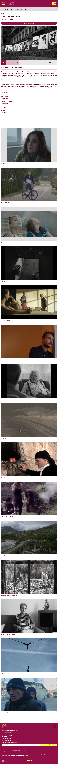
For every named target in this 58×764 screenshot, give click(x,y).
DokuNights (19, 9)
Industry (26, 9)
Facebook (10, 751)
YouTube (30, 751)
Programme (10, 9)
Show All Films (53, 123)
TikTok (15, 751)
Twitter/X (20, 751)
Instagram (4, 751)
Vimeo (25, 751)
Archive (4, 9)
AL (3, 761)
